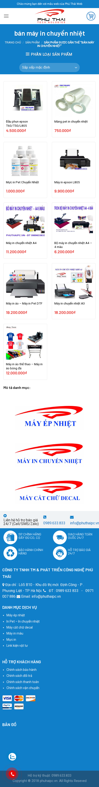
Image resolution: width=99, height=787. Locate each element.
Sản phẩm (32, 42)
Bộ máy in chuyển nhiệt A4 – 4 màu (73, 245)
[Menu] (6, 16)
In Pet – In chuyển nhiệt (23, 621)
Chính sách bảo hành (21, 670)
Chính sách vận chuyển (22, 688)
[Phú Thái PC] (49, 16)
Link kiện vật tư (17, 645)
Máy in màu (14, 633)
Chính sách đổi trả (19, 676)
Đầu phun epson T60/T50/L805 (17, 123)
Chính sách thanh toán (22, 682)
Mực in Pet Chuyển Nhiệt (22, 182)
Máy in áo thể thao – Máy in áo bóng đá (24, 366)
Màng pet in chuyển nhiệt (71, 121)
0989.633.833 (54, 523)
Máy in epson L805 (67, 182)
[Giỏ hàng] (91, 16)
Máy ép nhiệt (15, 615)
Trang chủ (13, 42)
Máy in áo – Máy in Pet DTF (24, 303)
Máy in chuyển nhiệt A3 (69, 303)
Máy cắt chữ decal (19, 627)
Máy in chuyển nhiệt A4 (21, 243)
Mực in (11, 639)
